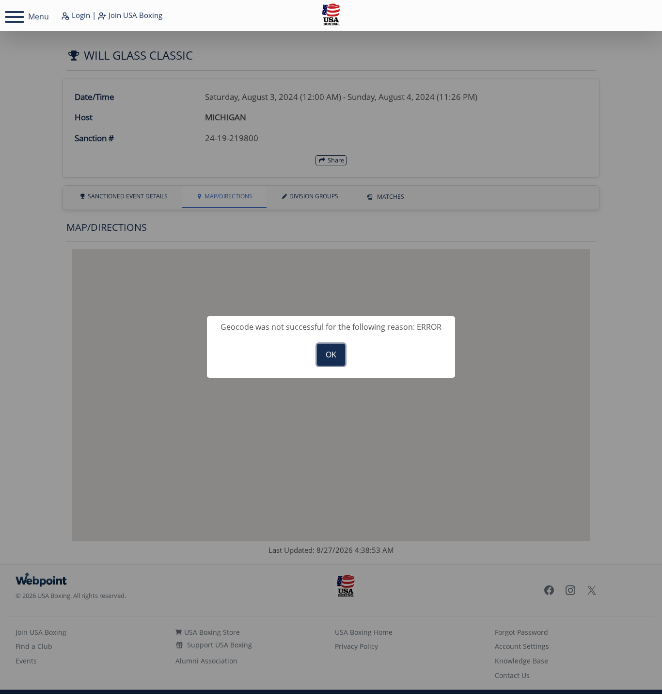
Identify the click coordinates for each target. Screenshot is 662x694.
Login (80, 15)
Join (134, 15)
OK (331, 354)
